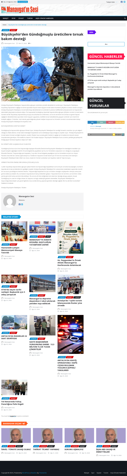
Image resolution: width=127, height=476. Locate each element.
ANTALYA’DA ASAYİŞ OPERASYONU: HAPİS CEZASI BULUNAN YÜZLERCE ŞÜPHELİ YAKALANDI (67, 365)
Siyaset (21, 18)
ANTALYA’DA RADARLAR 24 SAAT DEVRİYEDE (14, 337)
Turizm (29, 18)
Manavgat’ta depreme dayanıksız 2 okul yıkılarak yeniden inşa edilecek (42, 301)
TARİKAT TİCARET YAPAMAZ (46, 449)
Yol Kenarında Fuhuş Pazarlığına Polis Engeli (12, 402)
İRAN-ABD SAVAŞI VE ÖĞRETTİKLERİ (105, 450)
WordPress (25, 473)
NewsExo (34, 473)
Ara (91, 32)
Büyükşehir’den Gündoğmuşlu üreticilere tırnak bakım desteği (27, 25)
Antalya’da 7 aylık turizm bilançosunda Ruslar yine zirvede (70, 303)
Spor (13, 18)
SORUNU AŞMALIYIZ (74, 449)
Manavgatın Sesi (9, 43)
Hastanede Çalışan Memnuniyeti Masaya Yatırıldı (11, 250)
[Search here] (125, 18)
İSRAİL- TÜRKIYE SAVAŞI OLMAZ (16, 449)
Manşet (6, 18)
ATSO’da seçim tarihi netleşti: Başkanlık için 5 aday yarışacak (13, 292)
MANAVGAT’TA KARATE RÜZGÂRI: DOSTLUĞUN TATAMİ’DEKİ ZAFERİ (40, 242)
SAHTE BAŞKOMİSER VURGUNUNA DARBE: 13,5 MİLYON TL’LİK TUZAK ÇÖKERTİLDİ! (41, 346)
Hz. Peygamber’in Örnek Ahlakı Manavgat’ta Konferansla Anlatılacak (69, 262)
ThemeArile (43, 473)
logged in (13, 416)
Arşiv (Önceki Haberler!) (45, 18)
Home (4, 25)
